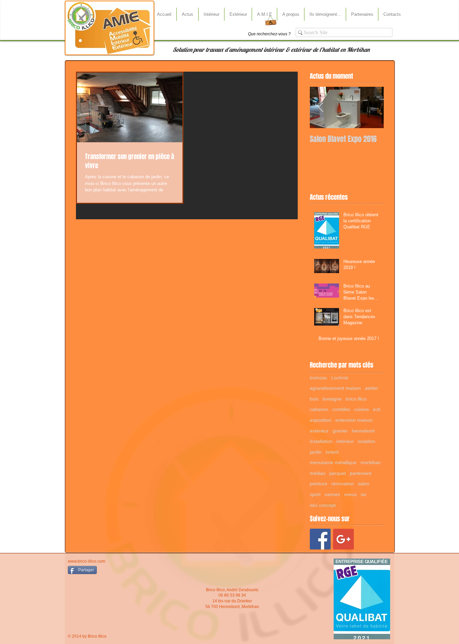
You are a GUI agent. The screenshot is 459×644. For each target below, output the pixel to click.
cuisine (361, 409)
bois (314, 399)
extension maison (354, 420)
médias (317, 473)
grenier (340, 430)
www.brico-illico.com (86, 561)
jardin (316, 452)
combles (341, 409)
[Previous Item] (321, 107)
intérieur (345, 441)
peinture (318, 483)
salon (363, 483)
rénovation (342, 483)
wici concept (323, 505)
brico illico (356, 399)
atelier (371, 388)
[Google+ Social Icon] (343, 539)
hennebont (363, 430)
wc (364, 494)
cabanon (319, 409)
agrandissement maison (335, 388)
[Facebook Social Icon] (320, 539)
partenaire (361, 473)
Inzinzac (318, 377)
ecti (376, 409)
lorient (332, 452)
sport (315, 494)
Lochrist (339, 377)
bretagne (332, 399)
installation (321, 441)
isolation (366, 441)
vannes (332, 494)
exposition (320, 420)
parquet (337, 473)
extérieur (319, 430)
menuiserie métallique (333, 462)
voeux (350, 494)
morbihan (371, 462)
